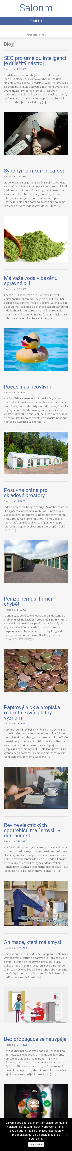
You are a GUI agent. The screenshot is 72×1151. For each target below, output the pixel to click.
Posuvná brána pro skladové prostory (26, 492)
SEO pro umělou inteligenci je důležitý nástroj (35, 60)
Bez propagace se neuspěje (35, 1039)
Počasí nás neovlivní (27, 387)
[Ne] (67, 1134)
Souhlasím (36, 1144)
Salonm (36, 8)
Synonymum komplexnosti (34, 171)
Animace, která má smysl (32, 942)
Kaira (44, 34)
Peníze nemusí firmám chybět (29, 601)
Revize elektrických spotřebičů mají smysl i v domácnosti (32, 830)
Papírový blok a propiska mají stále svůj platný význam (32, 712)
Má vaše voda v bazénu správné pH (31, 280)
